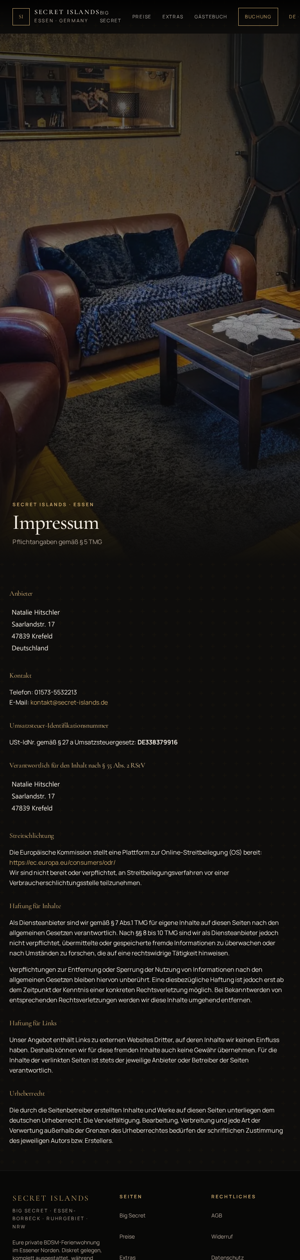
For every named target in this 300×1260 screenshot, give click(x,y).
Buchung (258, 16)
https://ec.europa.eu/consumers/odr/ (62, 862)
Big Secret (110, 16)
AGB (216, 1215)
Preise (142, 16)
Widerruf (222, 1236)
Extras (173, 16)
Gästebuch (211, 16)
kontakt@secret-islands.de (69, 702)
